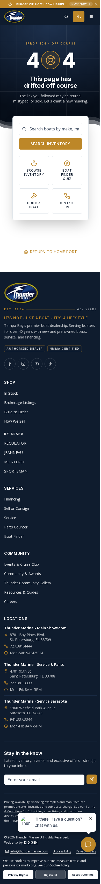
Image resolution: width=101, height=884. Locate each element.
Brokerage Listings (20, 402)
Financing (12, 499)
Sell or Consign (16, 508)
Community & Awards (22, 573)
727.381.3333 (21, 682)
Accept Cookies (82, 874)
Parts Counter (15, 527)
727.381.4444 (21, 646)
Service (10, 517)
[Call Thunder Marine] (78, 16)
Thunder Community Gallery (27, 582)
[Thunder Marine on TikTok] (50, 364)
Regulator (15, 443)
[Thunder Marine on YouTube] (36, 364)
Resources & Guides (21, 592)
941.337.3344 (21, 719)
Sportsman (15, 471)
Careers (10, 601)
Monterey (14, 461)
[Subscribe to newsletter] (91, 779)
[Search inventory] (66, 16)
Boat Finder (14, 536)
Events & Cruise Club (21, 564)
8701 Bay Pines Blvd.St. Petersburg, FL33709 (30, 637)
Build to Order (16, 411)
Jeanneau (13, 452)
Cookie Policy (59, 865)
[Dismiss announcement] (96, 4)
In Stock (11, 393)
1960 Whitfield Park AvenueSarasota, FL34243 (33, 710)
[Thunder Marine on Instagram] (23, 364)
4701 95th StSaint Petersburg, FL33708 (32, 674)
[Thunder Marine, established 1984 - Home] (14, 16)
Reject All (50, 874)
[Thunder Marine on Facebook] (10, 364)
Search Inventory (50, 144)
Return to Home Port (53, 251)
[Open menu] (91, 16)
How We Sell (14, 421)
